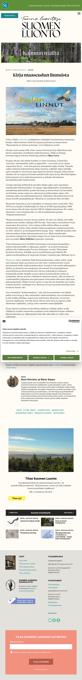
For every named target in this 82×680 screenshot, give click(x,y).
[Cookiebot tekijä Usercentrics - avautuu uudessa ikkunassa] (70, 321)
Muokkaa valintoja (40, 357)
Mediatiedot (52, 602)
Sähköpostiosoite (16, 642)
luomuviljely (44, 410)
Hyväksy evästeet (67, 357)
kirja (19, 410)
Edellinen (14, 513)
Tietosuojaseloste (55, 605)
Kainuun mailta (16, 70)
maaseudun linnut (24, 413)
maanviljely (58, 410)
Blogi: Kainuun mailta (29, 518)
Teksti (23, 377)
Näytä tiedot (70, 351)
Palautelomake (54, 584)
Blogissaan (11, 260)
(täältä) (57, 365)
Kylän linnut (29, 410)
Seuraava (68, 513)
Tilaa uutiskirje (24, 573)
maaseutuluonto (43, 413)
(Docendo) (11, 367)
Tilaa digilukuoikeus (26, 566)
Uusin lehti (23, 560)
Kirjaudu (52, 613)
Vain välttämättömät (15, 357)
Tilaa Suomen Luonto (27, 563)
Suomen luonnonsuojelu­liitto (27, 589)
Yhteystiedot (53, 587)
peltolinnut (59, 413)
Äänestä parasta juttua (28, 569)
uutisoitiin (22, 139)
